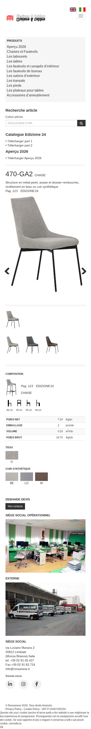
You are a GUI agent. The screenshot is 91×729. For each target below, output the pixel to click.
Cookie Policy (32, 709)
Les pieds (14, 85)
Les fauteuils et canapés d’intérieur (33, 66)
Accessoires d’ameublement (28, 95)
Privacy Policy (14, 709)
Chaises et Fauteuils (22, 51)
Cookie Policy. (30, 723)
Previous (8, 270)
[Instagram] (23, 684)
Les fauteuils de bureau (24, 71)
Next (82, 270)
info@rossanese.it (18, 669)
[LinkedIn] (10, 684)
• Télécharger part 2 (19, 145)
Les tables (14, 61)
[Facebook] (36, 684)
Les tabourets (17, 56)
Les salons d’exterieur (23, 76)
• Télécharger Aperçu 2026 (23, 158)
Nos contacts (15, 506)
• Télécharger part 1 (19, 141)
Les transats (16, 80)
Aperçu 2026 (16, 47)
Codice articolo (14, 116)
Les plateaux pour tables (25, 90)
